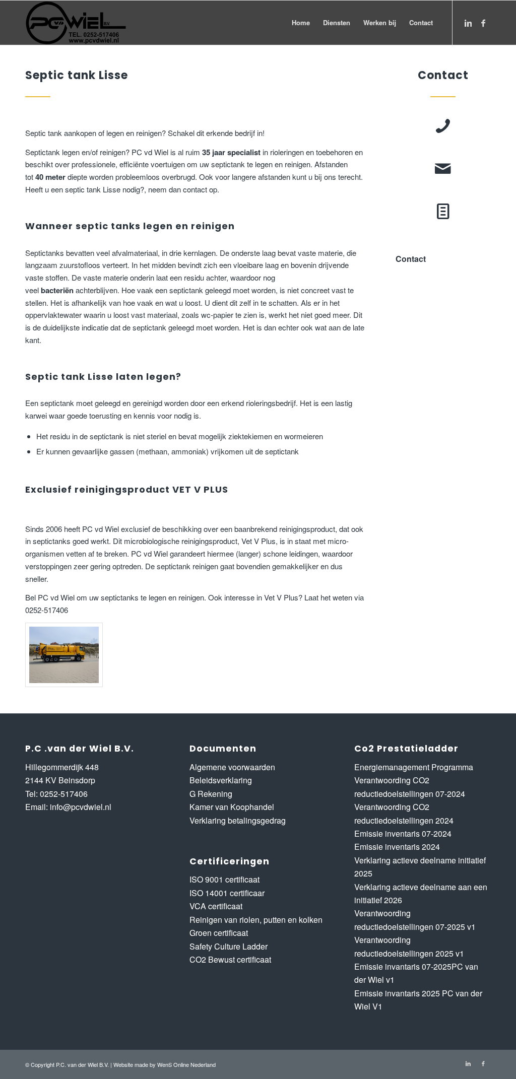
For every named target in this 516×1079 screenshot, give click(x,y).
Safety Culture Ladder (228, 946)
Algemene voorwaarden (232, 767)
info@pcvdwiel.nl (80, 807)
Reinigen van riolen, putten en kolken (255, 919)
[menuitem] (300, 23)
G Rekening (210, 793)
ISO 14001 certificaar (227, 893)
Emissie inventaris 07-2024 (403, 833)
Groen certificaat (218, 932)
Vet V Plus (258, 540)
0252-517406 (64, 793)
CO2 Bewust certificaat (230, 959)
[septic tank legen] (64, 655)
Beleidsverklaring (220, 780)
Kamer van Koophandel (231, 807)
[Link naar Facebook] (483, 22)
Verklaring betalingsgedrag (237, 820)
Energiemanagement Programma (413, 767)
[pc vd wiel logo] (76, 23)
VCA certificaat (215, 906)
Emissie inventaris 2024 (397, 846)
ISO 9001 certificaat (224, 879)
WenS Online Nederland (186, 1064)
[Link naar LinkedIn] (468, 22)
